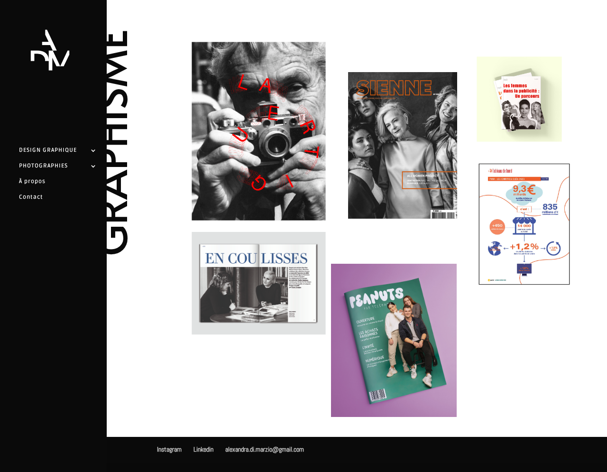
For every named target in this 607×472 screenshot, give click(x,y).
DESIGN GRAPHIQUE (48, 150)
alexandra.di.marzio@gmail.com (264, 449)
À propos (32, 181)
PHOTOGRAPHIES (43, 166)
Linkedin (203, 449)
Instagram (169, 449)
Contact (31, 197)
